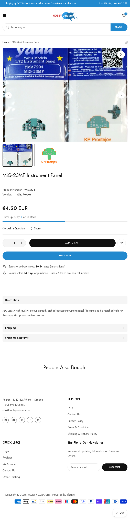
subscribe (114, 467)
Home (6, 42)
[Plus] (21, 243)
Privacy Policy (75, 421)
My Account (9, 464)
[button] (121, 95)
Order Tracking (11, 477)
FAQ (70, 408)
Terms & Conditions (79, 427)
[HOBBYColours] (65, 16)
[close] (125, 3)
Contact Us (74, 414)
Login (6, 451)
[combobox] (65, 27)
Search (119, 27)
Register (7, 458)
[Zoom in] (121, 54)
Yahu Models (24, 194)
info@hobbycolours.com (16, 410)
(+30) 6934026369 (14, 405)
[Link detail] (6, 420)
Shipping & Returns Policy (82, 434)
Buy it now (65, 255)
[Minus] (7, 243)
